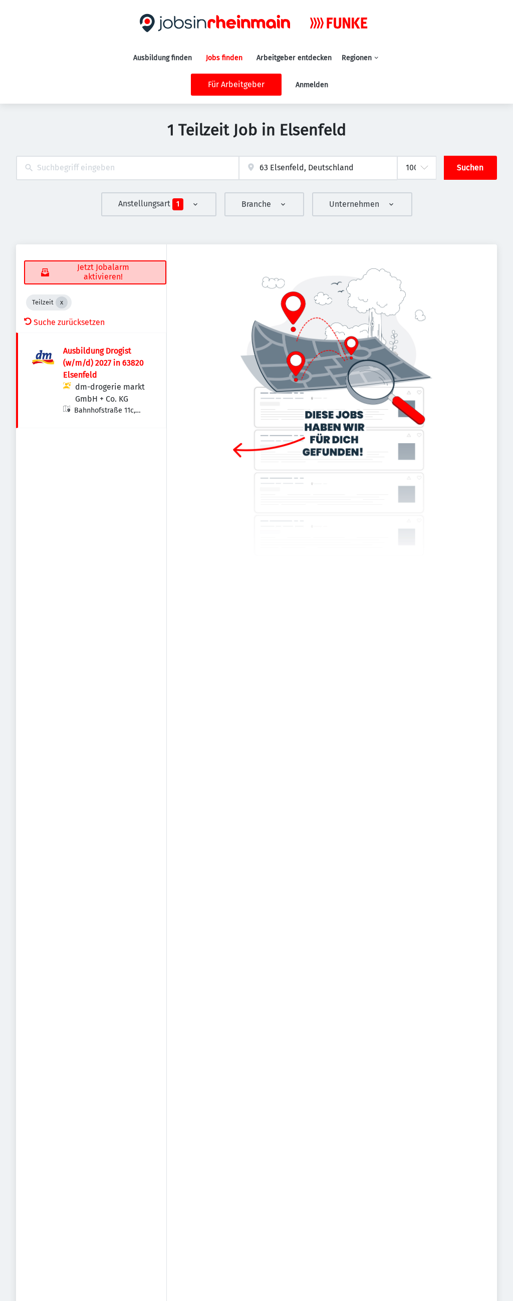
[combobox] (127, 168)
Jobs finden (224, 58)
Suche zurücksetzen (69, 322)
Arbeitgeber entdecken (294, 58)
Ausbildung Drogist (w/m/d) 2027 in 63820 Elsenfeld (103, 363)
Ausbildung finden (162, 58)
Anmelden (312, 85)
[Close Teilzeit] (62, 302)
